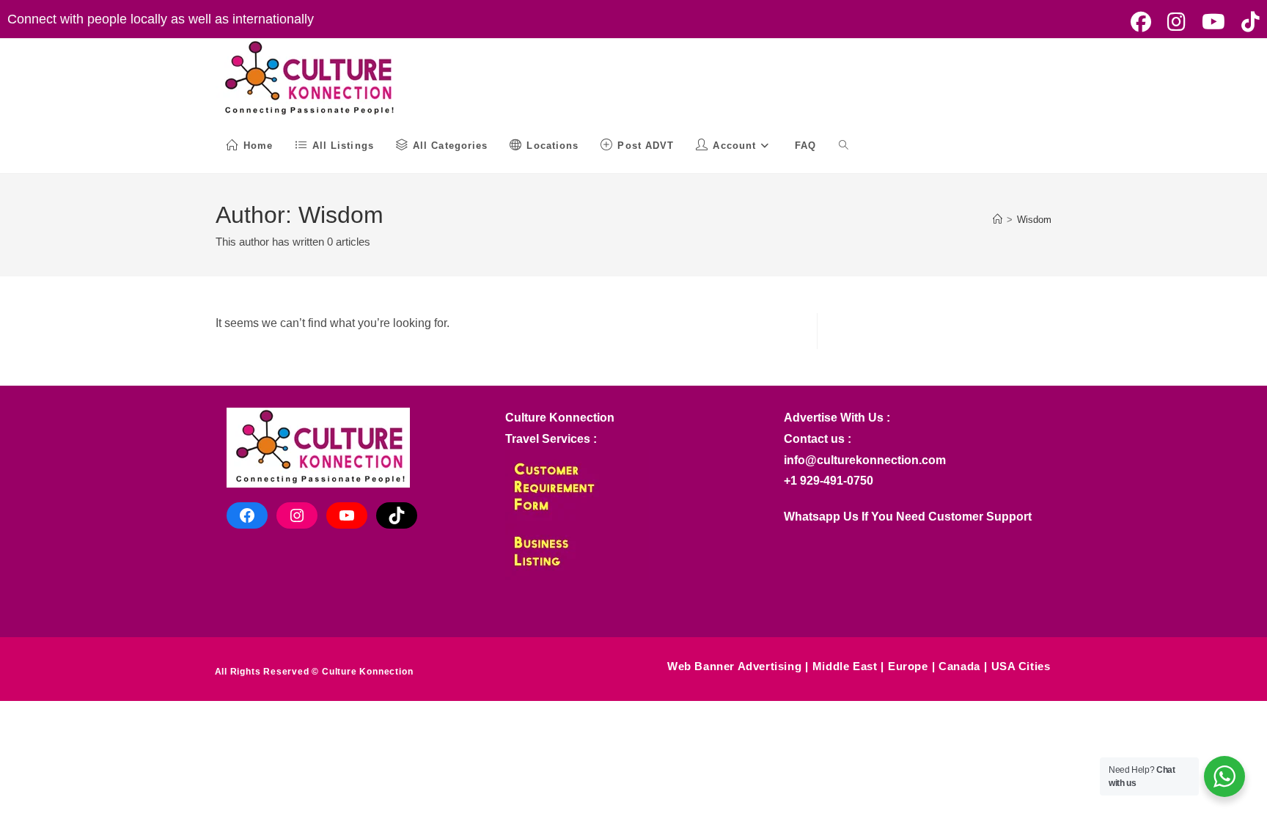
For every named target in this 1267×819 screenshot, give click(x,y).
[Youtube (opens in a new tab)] (1213, 22)
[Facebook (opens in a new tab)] (1141, 22)
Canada (959, 666)
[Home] (997, 219)
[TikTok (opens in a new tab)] (1246, 22)
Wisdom (1034, 219)
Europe (908, 666)
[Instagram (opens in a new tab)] (1176, 22)
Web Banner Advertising (734, 666)
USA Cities (1021, 666)
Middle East (845, 666)
